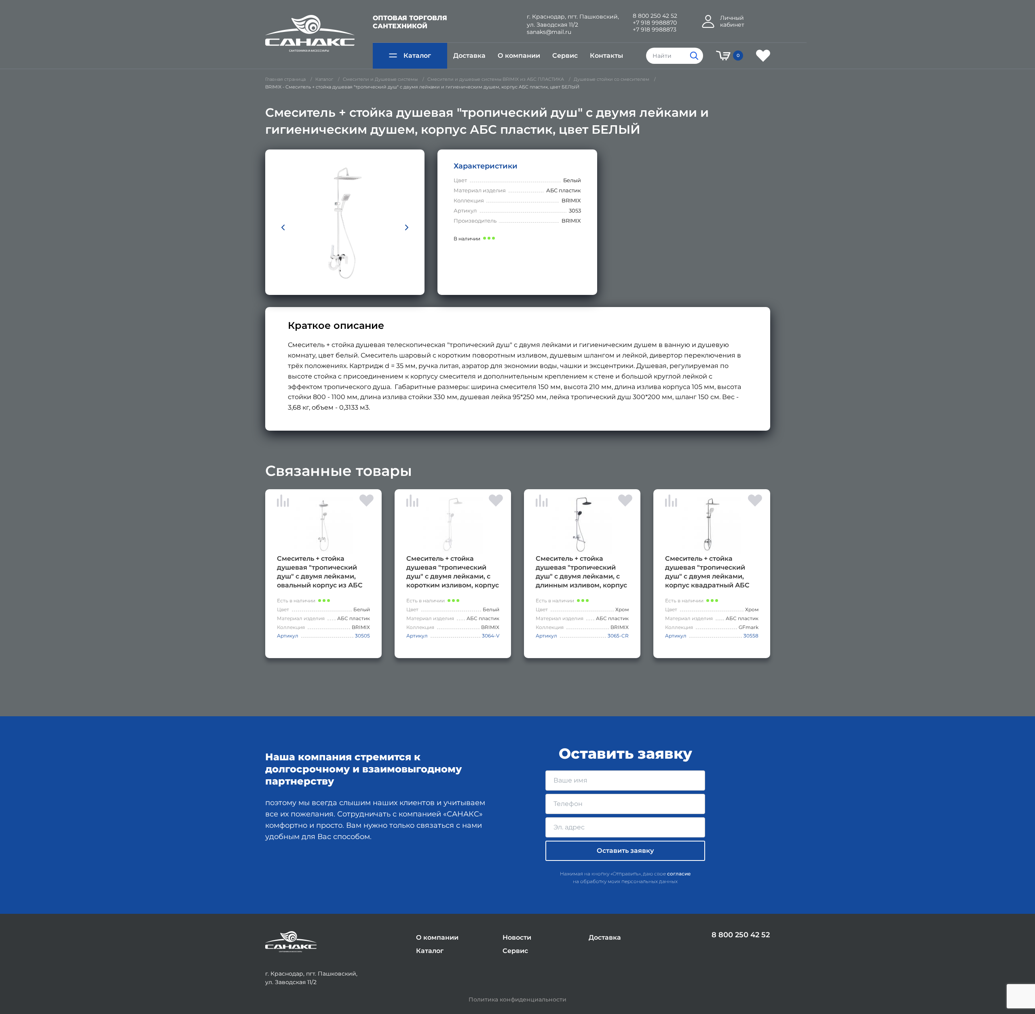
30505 (362, 636)
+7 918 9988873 (654, 29)
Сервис (565, 55)
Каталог (417, 55)
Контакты (606, 55)
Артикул (287, 636)
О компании (519, 55)
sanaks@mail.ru (549, 32)
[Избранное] (763, 56)
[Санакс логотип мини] (291, 942)
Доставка (469, 55)
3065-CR (618, 636)
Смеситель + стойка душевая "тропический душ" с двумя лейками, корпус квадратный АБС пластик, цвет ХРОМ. (707, 572)
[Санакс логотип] (310, 33)
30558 (751, 636)
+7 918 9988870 (655, 22)
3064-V (490, 636)
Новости (517, 937)
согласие (679, 874)
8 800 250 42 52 (655, 16)
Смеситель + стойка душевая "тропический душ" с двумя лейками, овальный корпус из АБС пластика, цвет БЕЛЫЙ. (320, 572)
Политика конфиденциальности (517, 999)
